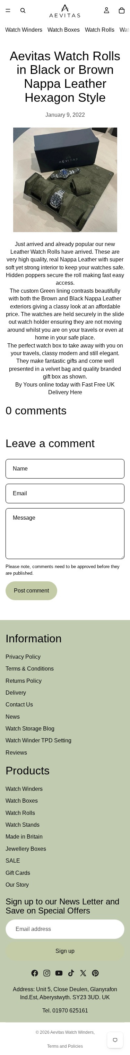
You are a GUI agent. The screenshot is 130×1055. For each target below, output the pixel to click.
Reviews (16, 753)
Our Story (17, 885)
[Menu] (8, 10)
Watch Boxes (63, 30)
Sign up (65, 951)
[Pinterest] (95, 973)
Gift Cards (18, 873)
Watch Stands (23, 825)
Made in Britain (24, 837)
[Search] (23, 10)
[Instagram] (47, 973)
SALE (13, 861)
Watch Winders (23, 30)
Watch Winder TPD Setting (38, 740)
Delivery (16, 693)
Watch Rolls (99, 30)
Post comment (31, 591)
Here (76, 392)
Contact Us (19, 705)
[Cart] (121, 10)
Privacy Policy (23, 657)
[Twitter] (83, 973)
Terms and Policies (65, 1046)
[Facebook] (35, 973)
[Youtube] (59, 973)
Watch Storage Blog (30, 729)
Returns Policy (24, 680)
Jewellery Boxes (26, 849)
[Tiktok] (71, 973)
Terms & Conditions (30, 669)
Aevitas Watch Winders (72, 1032)
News (13, 716)
